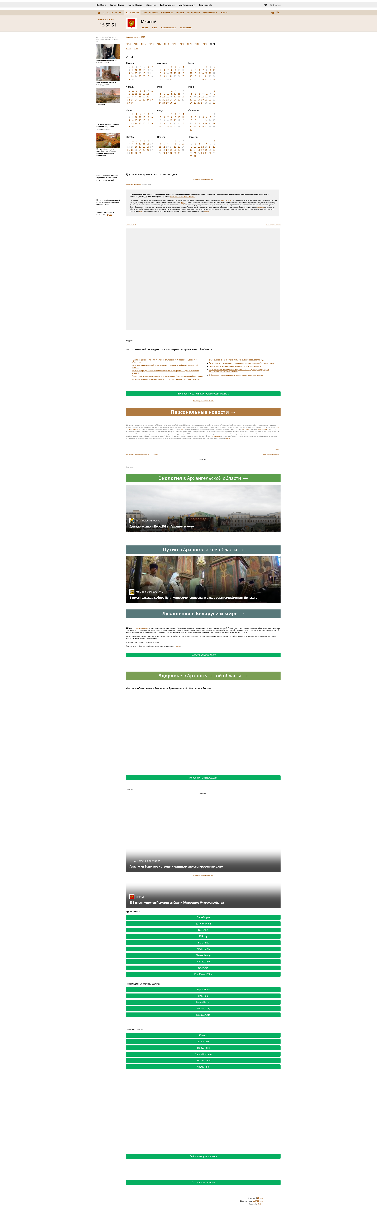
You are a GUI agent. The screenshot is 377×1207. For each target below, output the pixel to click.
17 (136, 73)
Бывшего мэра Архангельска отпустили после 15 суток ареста (235, 366)
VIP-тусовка (167, 12)
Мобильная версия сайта (272, 454)
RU (108, 13)
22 (171, 76)
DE (116, 13)
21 (167, 76)
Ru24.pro (101, 4)
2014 (136, 44)
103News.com (203, 923)
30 (210, 79)
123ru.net (275, 4)
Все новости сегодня (203, 1182)
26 (144, 76)
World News (209, 12)
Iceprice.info (205, 4)
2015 (143, 44)
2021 (189, 44)
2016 (151, 44)
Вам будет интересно (134, 184)
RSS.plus (203, 930)
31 (136, 79)
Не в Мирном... (186, 27)
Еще (223, 12)
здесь (109, 215)
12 (144, 70)
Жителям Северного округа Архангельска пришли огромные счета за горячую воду (166, 379)
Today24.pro (203, 1048)
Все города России (273, 225)
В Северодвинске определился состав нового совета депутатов (236, 375)
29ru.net (151, 4)
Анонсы (180, 12)
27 (148, 76)
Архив (154, 27)
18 (183, 73)
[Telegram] (272, 12)
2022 (197, 44)
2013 (128, 44)
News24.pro (137, 429)
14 (202, 73)
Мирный (129, 37)
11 (140, 70)
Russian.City (203, 1008)
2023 (204, 44)
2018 (166, 44)
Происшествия (150, 12)
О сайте (278, 449)
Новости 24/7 (131, 225)
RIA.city (203, 936)
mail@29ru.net (226, 200)
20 (163, 76)
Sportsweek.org (187, 4)
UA (112, 13)
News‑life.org (135, 4)
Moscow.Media (203, 1060)
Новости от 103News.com (203, 777)
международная (142, 628)
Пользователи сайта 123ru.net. (182, 196)
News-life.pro (203, 1002)
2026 (136, 48)
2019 (174, 44)
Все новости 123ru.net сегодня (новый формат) (203, 393)
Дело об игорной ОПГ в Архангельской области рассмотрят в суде (236, 360)
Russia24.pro (262, 429)
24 (136, 100)
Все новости (193, 12)
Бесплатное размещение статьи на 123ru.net (142, 454)
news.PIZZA (203, 949)
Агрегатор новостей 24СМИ (203, 179)
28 (202, 79)
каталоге (260, 207)
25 (140, 76)
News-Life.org (203, 955)
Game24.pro (203, 917)
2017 (159, 44)
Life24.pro (203, 996)
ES (120, 13)
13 (163, 73)
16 (132, 73)
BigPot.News (203, 989)
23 (132, 76)
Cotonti (260, 1204)
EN (104, 13)
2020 (182, 44)
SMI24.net (203, 942)
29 (128, 79)
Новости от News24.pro (203, 655)
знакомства (216, 436)
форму (183, 202)
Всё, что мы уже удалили (203, 1156)
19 (144, 73)
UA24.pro (203, 968)
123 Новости (132, 12)
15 (128, 73)
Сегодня (144, 27)
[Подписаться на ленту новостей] (278, 12)
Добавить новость (168, 27)
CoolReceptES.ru (203, 974)
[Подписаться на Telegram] (265, 5)
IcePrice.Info (203, 961)
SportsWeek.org (203, 1054)
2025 (128, 48)
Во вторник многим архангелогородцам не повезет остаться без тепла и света (242, 363)
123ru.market (167, 4)
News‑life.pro (117, 4)
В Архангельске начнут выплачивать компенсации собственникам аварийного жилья (167, 376)
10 (136, 70)
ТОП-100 (246, 429)
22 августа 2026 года (106, 19)
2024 (143, 37)
